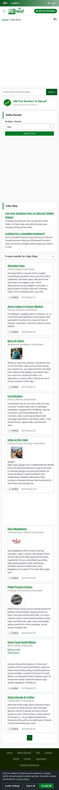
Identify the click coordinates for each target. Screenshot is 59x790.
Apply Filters (29, 133)
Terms (16, 759)
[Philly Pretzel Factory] (29, 599)
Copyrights (41, 759)
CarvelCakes (15, 396)
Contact (48, 752)
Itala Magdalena (17, 528)
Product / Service (13, 121)
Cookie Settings (12, 786)
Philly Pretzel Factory (20, 587)
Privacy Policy (22, 779)
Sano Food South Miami (22, 642)
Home (5, 19)
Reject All (30, 786)
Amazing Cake (16, 265)
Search (51, 92)
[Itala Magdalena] (29, 541)
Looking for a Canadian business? (25, 233)
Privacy (27, 759)
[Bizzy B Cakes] (29, 353)
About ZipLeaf (24, 752)
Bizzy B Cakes (16, 341)
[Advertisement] (29, 54)
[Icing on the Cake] (29, 452)
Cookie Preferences (29, 765)
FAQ (38, 752)
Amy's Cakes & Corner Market (25, 306)
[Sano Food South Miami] (29, 654)
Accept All (46, 786)
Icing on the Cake (18, 440)
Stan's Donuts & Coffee (21, 697)
